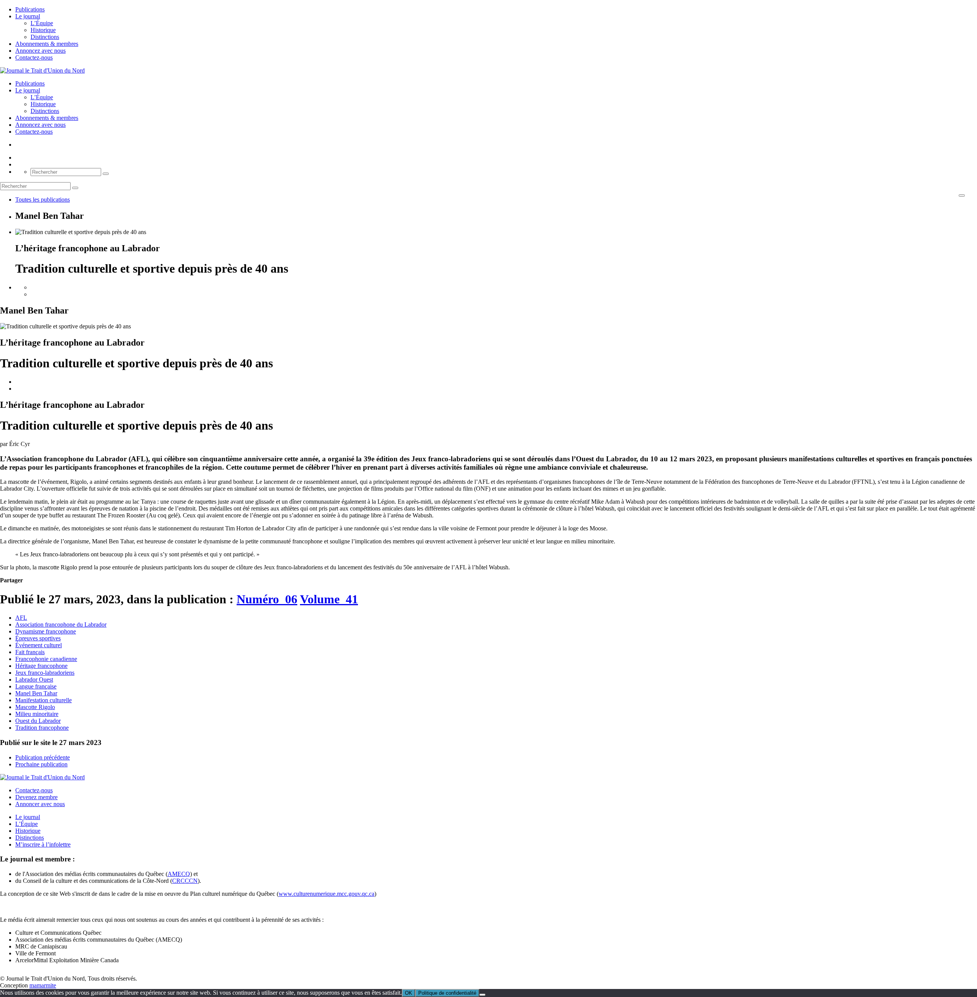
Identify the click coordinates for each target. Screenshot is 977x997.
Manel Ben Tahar (36, 693)
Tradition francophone (42, 727)
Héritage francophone (41, 666)
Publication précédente (42, 757)
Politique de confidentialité (447, 993)
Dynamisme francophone (45, 631)
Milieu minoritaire (36, 714)
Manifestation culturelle (43, 700)
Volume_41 (329, 599)
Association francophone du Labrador (60, 624)
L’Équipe (42, 23)
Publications (30, 9)
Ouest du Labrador (38, 720)
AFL (21, 617)
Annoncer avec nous (40, 804)
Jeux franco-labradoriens (44, 672)
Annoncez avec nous (40, 50)
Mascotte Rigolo (35, 707)
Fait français (30, 652)
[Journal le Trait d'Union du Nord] (42, 70)
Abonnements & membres (46, 43)
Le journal (27, 16)
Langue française (35, 686)
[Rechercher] (106, 174)
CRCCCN (185, 880)
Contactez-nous (34, 57)
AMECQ (179, 874)
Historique (43, 30)
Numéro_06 (267, 599)
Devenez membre (36, 797)
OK (408, 993)
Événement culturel (38, 645)
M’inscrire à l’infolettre (43, 844)
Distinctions (45, 37)
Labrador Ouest (34, 679)
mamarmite (42, 985)
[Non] (482, 995)
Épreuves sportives (38, 638)
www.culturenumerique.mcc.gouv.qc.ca (326, 893)
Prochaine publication (41, 764)
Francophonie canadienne (46, 659)
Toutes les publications (42, 199)
